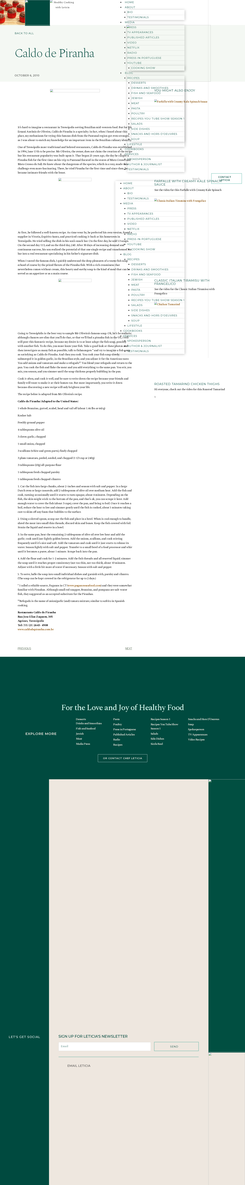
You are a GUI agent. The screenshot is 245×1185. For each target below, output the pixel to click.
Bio (130, 12)
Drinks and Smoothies (149, 88)
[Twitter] (17, 1062)
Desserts (138, 82)
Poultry (117, 724)
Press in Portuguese (124, 729)
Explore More (41, 734)
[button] (24, 34)
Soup (191, 724)
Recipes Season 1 (160, 719)
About (130, 7)
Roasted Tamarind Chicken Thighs (187, 384)
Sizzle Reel (157, 744)
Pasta (116, 719)
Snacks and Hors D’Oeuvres (203, 719)
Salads (154, 734)
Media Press (83, 744)
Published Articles (123, 734)
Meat (79, 739)
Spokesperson (196, 729)
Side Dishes (157, 739)
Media (130, 22)
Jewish (80, 734)
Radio (116, 739)
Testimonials (138, 17)
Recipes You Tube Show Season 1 (164, 726)
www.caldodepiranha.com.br (36, 629)
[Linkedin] (32, 1062)
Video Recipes (196, 739)
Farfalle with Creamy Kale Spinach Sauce (188, 182)
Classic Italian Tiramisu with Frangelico (182, 282)
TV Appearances (197, 734)
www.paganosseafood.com (84, 585)
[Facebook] (32, 1047)
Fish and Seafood (86, 728)
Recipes (117, 745)
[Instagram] (17, 1047)
